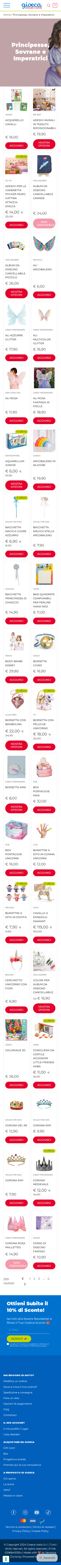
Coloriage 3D (15, 1048)
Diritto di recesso (43, 1527)
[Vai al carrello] (54, 5)
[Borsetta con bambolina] (16, 700)
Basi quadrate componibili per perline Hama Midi (44, 598)
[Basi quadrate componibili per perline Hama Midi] (44, 574)
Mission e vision (13, 1495)
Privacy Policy (21, 1531)
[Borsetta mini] (16, 767)
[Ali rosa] (16, 378)
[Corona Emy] (44, 1105)
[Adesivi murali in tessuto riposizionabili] (44, 100)
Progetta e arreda (14, 1459)
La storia (8, 1484)
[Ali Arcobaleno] (44, 245)
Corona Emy (42, 1123)
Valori (6, 1489)
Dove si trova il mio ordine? (20, 1386)
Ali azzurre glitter (15, 335)
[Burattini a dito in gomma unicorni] (44, 830)
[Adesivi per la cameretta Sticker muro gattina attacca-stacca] (16, 165)
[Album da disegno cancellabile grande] (44, 165)
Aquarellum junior (14, 460)
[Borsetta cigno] (44, 641)
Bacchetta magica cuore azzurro (15, 529)
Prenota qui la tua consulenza (22, 1464)
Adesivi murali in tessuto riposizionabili (44, 121)
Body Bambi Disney (14, 661)
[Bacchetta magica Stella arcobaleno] (44, 507)
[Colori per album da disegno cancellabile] (44, 960)
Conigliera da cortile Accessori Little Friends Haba (43, 1056)
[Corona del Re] (16, 1105)
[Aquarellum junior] (16, 441)
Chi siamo (9, 1478)
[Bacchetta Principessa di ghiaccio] (16, 574)
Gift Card (9, 1448)
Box (5, 1453)
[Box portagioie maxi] (44, 767)
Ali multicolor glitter (43, 337)
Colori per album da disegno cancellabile (43, 984)
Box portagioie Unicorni (13, 851)
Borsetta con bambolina (15, 720)
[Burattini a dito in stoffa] (16, 893)
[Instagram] (25, 1512)
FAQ (6, 1409)
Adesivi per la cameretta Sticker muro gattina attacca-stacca (15, 193)
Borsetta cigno (40, 661)
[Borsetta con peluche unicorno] (44, 700)
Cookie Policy (40, 1531)
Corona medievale (43, 1180)
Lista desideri (11, 1434)
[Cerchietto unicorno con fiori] (16, 960)
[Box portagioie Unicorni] (16, 830)
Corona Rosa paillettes (15, 1243)
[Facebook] (13, 1512)
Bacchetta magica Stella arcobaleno (43, 529)
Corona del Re (16, 1123)
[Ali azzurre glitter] (16, 315)
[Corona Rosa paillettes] (16, 1223)
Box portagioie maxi (41, 789)
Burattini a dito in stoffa (16, 912)
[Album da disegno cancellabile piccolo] (16, 245)
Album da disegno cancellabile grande (43, 189)
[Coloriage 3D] (16, 1030)
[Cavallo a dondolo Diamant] (44, 893)
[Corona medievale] (44, 1160)
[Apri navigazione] (6, 5)
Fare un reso (11, 1398)
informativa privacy (38, 1346)
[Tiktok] (48, 1512)
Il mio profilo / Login (15, 1428)
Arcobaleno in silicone (44, 460)
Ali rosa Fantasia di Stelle (43, 400)
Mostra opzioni (44, 144)
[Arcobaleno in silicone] (44, 441)
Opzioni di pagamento (17, 1403)
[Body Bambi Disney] (16, 641)
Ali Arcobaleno (42, 265)
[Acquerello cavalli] (16, 100)
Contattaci (10, 1415)
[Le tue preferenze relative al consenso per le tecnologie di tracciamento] (6, 1559)
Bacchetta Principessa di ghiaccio (16, 596)
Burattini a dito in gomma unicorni (44, 851)
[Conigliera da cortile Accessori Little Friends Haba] (44, 1030)
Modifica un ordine (15, 1381)
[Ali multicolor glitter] (44, 315)
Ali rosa (12, 396)
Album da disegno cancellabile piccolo (15, 269)
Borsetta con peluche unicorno (43, 722)
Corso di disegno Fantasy (39, 1245)
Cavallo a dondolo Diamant (40, 914)
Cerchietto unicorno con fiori (16, 982)
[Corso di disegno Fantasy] (44, 1223)
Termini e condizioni (18, 1527)
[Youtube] (36, 1512)
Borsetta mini (15, 785)
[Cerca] (48, 5)
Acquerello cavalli (14, 119)
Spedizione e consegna (17, 1392)
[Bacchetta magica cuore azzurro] (16, 507)
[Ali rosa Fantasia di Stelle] (44, 378)
